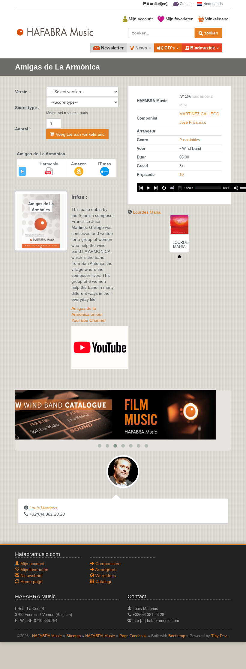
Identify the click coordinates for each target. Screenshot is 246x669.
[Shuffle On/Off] (172, 187)
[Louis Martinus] (123, 471)
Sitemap (73, 636)
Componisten (107, 563)
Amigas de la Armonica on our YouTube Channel (88, 314)
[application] (22, 171)
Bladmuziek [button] (202, 47)
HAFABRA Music (47, 636)
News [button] (141, 47)
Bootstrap (176, 636)
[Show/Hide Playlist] (179, 187)
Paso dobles (189, 140)
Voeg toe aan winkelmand (80, 134)
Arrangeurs (105, 569)
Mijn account (140, 18)
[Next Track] (156, 187)
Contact (185, 4)
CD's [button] (169, 47)
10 (181, 175)
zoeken (210, 33)
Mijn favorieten (179, 18)
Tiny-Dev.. (220, 636)
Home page (31, 581)
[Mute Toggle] (236, 187)
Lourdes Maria (146, 212)
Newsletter (112, 47)
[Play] (22, 171)
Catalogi (102, 581)
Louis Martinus (43, 507)
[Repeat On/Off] (164, 187)
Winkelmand (216, 18)
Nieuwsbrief (31, 575)
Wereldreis (105, 575)
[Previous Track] (140, 187)
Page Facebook (133, 636)
